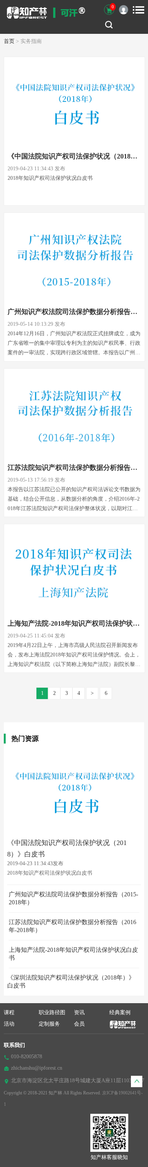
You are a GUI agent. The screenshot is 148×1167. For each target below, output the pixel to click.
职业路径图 (52, 1012)
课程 (9, 1012)
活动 (9, 1024)
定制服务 (49, 1024)
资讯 (79, 1012)
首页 (9, 41)
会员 (79, 1024)
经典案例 (120, 1012)
